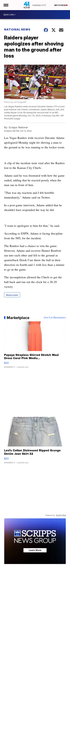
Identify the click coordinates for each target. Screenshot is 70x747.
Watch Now (60, 5)
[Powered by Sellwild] (61, 515)
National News (17, 29)
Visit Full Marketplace (55, 318)
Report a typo (12, 294)
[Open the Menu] (6, 5)
